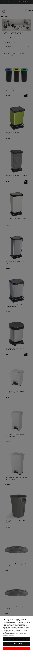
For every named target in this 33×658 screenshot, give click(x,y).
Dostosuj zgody (16, 643)
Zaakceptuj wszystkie (16, 648)
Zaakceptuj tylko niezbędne (16, 639)
